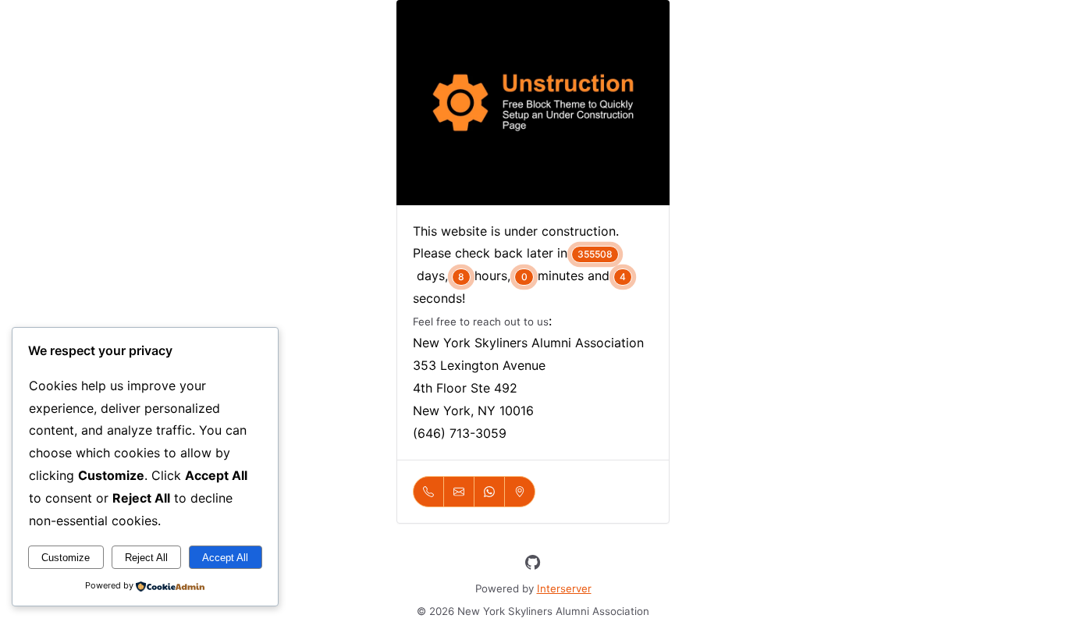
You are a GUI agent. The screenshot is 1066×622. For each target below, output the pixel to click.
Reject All (146, 557)
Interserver (564, 588)
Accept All (225, 557)
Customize (65, 557)
